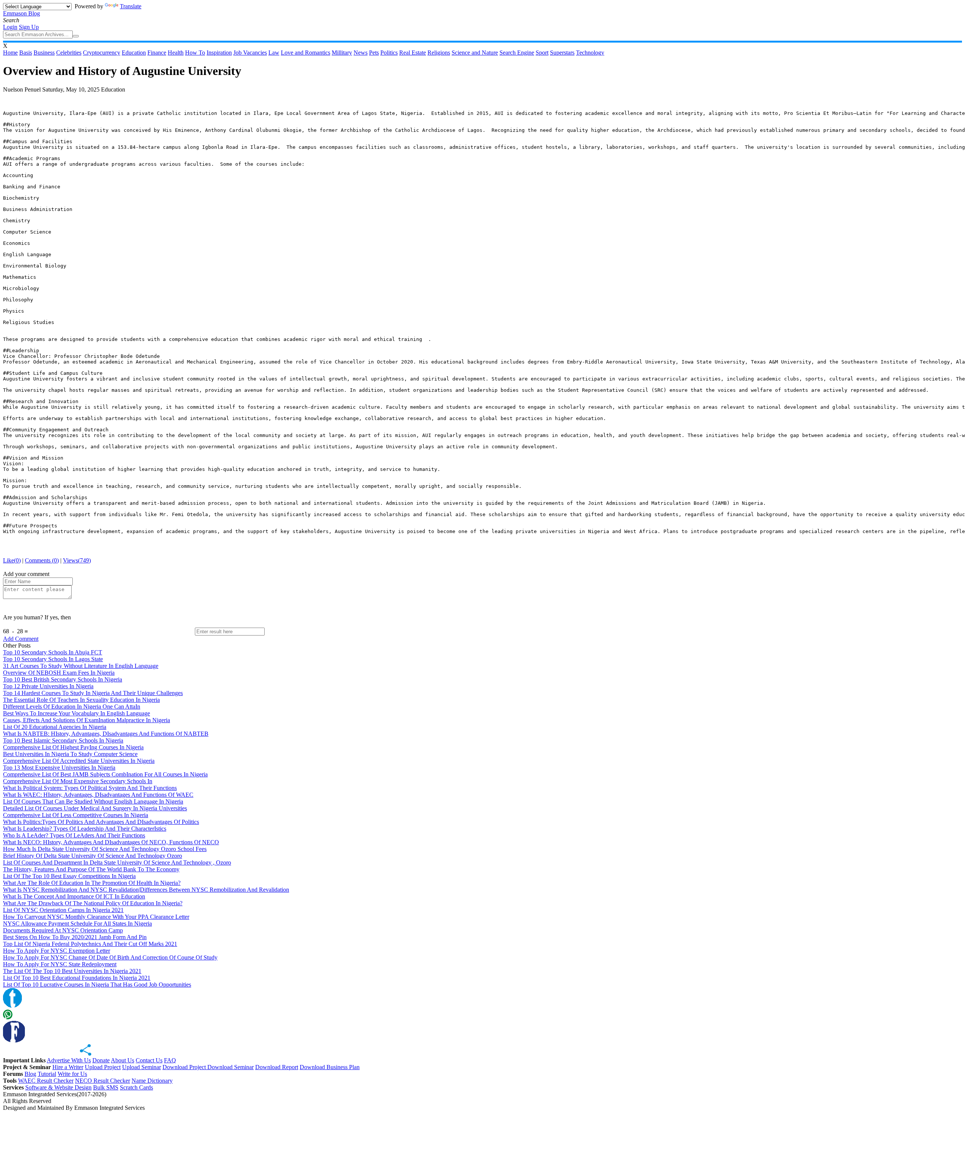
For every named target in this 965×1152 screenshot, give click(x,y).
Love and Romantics (305, 52)
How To (195, 52)
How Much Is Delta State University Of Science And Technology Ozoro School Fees (105, 849)
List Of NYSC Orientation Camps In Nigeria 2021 (63, 910)
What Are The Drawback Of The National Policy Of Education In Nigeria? (92, 903)
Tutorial (47, 1074)
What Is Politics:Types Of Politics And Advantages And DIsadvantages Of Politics (101, 822)
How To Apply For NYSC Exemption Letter (56, 950)
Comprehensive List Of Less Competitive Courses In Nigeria (75, 815)
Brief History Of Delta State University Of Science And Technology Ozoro (92, 856)
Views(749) (77, 560)
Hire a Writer (67, 1067)
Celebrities (68, 52)
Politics (389, 52)
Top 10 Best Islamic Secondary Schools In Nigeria (63, 740)
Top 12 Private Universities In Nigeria (48, 686)
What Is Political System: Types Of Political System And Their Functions (90, 788)
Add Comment (20, 639)
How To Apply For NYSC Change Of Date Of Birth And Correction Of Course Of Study (110, 957)
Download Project (184, 1067)
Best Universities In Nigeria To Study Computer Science (70, 754)
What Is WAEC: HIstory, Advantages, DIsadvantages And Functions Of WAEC (98, 794)
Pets (374, 52)
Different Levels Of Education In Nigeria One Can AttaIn (71, 706)
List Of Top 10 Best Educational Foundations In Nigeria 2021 (76, 978)
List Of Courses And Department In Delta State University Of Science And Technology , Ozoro (117, 862)
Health (176, 52)
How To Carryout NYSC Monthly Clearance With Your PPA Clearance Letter (96, 917)
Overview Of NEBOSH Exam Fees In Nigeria (59, 672)
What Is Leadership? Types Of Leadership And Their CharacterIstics (84, 828)
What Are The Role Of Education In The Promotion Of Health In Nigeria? (92, 883)
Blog (30, 1074)
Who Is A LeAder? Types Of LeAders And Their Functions (74, 835)
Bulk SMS (105, 1087)
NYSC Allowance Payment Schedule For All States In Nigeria (77, 923)
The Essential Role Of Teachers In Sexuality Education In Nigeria (81, 700)
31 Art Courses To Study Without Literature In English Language (80, 666)
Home (10, 52)
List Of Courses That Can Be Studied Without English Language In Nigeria (93, 801)
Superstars (562, 52)
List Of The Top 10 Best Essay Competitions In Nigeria (69, 876)
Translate (130, 6)
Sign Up (29, 27)
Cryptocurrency (101, 52)
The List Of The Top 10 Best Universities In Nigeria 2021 (72, 971)
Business (44, 52)
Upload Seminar (141, 1067)
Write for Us (72, 1074)
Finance (156, 52)
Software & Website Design (58, 1087)
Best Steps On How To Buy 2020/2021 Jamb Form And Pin (75, 937)
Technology (590, 52)
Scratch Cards (136, 1087)
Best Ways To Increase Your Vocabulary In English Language (76, 713)
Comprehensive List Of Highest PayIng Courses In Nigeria (73, 747)
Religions (438, 52)
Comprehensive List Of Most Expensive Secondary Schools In (77, 781)
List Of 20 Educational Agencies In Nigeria (54, 727)
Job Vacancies (250, 52)
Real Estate (412, 52)
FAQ (170, 1060)
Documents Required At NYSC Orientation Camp (63, 930)
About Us (122, 1060)
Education (134, 52)
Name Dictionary (152, 1080)
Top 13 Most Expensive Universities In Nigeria (59, 767)
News (361, 52)
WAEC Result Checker (46, 1080)
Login (10, 27)
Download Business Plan (330, 1067)
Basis (25, 52)
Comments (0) (42, 560)
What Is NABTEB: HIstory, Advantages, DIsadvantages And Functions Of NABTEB (105, 733)
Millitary (342, 52)
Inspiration (219, 52)
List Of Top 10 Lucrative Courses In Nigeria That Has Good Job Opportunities (97, 984)
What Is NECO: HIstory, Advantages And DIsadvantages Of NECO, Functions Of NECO (111, 842)
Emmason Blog (21, 13)
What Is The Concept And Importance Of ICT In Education (74, 896)
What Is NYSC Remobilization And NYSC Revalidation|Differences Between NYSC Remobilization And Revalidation (146, 889)
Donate (101, 1060)
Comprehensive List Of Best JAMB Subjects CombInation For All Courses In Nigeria (105, 774)
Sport (542, 52)
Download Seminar (230, 1067)
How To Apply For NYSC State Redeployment (59, 964)
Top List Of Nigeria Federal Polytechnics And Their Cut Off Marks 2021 (90, 944)
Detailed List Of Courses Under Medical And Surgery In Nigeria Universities (95, 808)
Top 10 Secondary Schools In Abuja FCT (52, 652)
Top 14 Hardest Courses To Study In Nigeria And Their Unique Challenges (93, 693)
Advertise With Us (69, 1060)
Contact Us (149, 1060)
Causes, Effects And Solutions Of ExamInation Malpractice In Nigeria (86, 720)
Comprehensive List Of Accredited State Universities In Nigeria (79, 761)
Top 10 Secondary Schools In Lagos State (53, 659)
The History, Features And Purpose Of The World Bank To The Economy (91, 869)
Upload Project (103, 1067)
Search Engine (516, 52)
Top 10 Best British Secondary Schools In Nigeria (62, 679)
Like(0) (12, 560)
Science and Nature (475, 52)
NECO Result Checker (102, 1080)
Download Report (276, 1067)
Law (273, 52)
